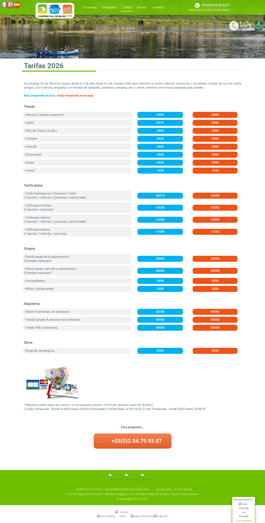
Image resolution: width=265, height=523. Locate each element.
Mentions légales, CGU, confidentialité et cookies (137, 494)
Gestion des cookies (184, 494)
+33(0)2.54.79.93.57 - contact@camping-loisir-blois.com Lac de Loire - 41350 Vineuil (132, 489)
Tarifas (127, 7)
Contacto (158, 7)
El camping (89, 7)
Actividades (109, 7)
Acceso (141, 7)
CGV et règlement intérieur (84, 494)
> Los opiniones (243, 520)
